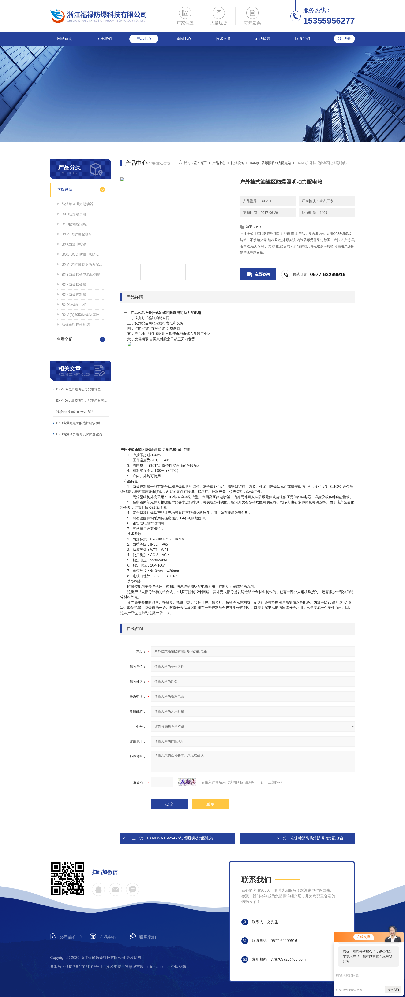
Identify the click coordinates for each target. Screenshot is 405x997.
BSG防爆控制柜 (74, 224)
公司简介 (68, 937)
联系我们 (302, 39)
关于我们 (104, 39)
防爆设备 (65, 189)
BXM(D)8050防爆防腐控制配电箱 (83, 315)
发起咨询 (393, 989)
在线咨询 (262, 274)
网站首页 (64, 39)
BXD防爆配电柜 (74, 305)
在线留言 (262, 39)
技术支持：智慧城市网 (125, 967)
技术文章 (223, 39)
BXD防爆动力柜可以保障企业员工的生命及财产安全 (82, 434)
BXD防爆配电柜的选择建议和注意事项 (82, 423)
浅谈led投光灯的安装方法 (75, 412)
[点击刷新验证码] (187, 782)
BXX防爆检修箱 (74, 284)
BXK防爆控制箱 (74, 295)
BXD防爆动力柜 (74, 214)
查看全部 (65, 339)
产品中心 (143, 39)
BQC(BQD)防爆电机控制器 (83, 254)
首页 (203, 163)
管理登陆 (178, 967)
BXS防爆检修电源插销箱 (81, 274)
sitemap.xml (157, 967)
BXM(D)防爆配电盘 (77, 234)
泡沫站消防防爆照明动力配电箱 (317, 838)
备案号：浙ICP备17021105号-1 (76, 967)
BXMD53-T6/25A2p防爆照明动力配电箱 (180, 838)
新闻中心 (183, 39)
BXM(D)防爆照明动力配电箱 (83, 264)
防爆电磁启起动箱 (76, 325)
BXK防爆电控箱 (74, 244)
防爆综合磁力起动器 (77, 204)
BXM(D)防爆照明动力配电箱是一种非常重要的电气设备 (82, 389)
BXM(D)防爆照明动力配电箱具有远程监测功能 (82, 400)
